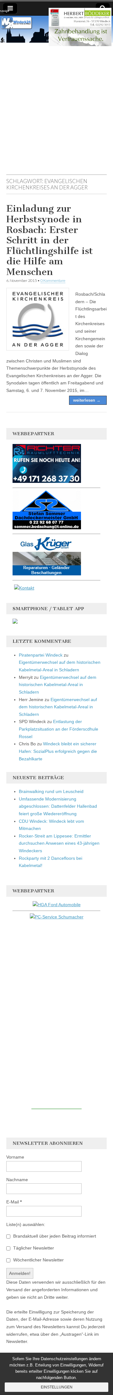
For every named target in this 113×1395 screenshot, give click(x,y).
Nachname (17, 1179)
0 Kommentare (52, 280)
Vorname (15, 1157)
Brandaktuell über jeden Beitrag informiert (54, 1236)
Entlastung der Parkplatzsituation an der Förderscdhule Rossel (58, 729)
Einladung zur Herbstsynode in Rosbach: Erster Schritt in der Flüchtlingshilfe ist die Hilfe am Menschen (49, 240)
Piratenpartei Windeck (40, 655)
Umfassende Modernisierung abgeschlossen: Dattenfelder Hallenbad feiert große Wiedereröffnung (58, 806)
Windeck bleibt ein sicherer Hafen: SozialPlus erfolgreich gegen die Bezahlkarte (58, 751)
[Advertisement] (56, 111)
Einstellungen (57, 1387)
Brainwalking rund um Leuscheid (51, 791)
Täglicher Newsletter (33, 1247)
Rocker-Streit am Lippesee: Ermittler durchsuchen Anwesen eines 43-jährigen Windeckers (59, 843)
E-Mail (14, 1201)
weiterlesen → (86, 400)
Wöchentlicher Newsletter (38, 1259)
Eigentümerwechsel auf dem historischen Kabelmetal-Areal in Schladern (57, 685)
